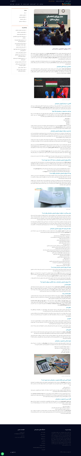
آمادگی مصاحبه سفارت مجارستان (21, 47)
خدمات (38, 4)
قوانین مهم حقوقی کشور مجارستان (21, 52)
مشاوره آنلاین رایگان (52, 1)
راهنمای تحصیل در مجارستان (21, 32)
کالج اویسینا (43, 449)
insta (13, 1)
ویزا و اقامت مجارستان (22, 21)
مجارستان (61, 59)
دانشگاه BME (43, 438)
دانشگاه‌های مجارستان (22, 17)
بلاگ (21, 4)
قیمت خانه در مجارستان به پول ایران (20, 62)
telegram (10, 1)
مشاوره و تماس (17, 4)
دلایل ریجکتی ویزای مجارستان (21, 34)
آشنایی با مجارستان (33, 4)
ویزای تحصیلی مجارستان (56, 61)
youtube (12, 1)
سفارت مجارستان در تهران (22, 67)
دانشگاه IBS (43, 436)
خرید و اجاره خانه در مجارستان (60, 1)
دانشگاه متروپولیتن (42, 445)
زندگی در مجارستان (23, 19)
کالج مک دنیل (43, 432)
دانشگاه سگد (43, 443)
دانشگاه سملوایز (67, 118)
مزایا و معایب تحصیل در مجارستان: (20, 30)
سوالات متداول (12, 4)
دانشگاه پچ (67, 122)
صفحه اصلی (41, 4)
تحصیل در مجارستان (68, 1)
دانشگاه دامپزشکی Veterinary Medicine (39, 447)
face (15, 1)
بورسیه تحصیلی (65, 393)
